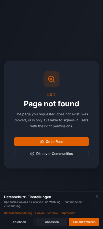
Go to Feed (55, 141)
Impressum (68, 213)
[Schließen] (97, 196)
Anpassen (52, 222)
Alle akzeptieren (84, 222)
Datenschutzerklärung (18, 213)
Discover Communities (54, 153)
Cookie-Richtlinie (46, 213)
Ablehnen (19, 222)
